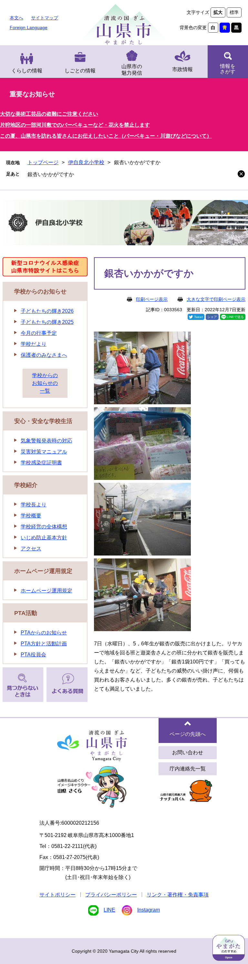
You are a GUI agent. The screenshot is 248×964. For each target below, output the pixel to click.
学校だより (33, 344)
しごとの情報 (80, 70)
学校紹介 (25, 485)
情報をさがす (227, 68)
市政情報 (182, 69)
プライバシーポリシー (111, 894)
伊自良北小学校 (86, 162)
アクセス (31, 548)
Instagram (148, 910)
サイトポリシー (57, 894)
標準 (234, 12)
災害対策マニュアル (44, 451)
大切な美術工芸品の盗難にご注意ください (49, 114)
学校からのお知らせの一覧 (45, 383)
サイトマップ (44, 17)
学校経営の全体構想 (44, 526)
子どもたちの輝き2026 (47, 311)
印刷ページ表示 (152, 299)
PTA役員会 (33, 654)
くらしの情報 (26, 70)
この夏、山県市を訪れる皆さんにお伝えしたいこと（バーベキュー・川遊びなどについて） (106, 136)
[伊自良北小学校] (124, 224)
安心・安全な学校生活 (43, 421)
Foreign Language (28, 27)
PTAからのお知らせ (44, 632)
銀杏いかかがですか (50, 174)
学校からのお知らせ (40, 291)
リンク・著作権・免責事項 (178, 894)
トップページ (42, 162)
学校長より (33, 504)
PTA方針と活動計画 (44, 643)
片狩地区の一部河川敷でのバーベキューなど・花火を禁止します (75, 125)
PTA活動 (25, 613)
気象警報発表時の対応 (46, 440)
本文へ (16, 17)
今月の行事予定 (39, 333)
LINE (109, 910)
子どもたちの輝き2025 (47, 322)
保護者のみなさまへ (44, 355)
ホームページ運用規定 (43, 571)
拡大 (217, 12)
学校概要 (31, 515)
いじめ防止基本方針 (44, 537)
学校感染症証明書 (41, 462)
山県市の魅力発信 (131, 70)
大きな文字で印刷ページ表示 (216, 299)
